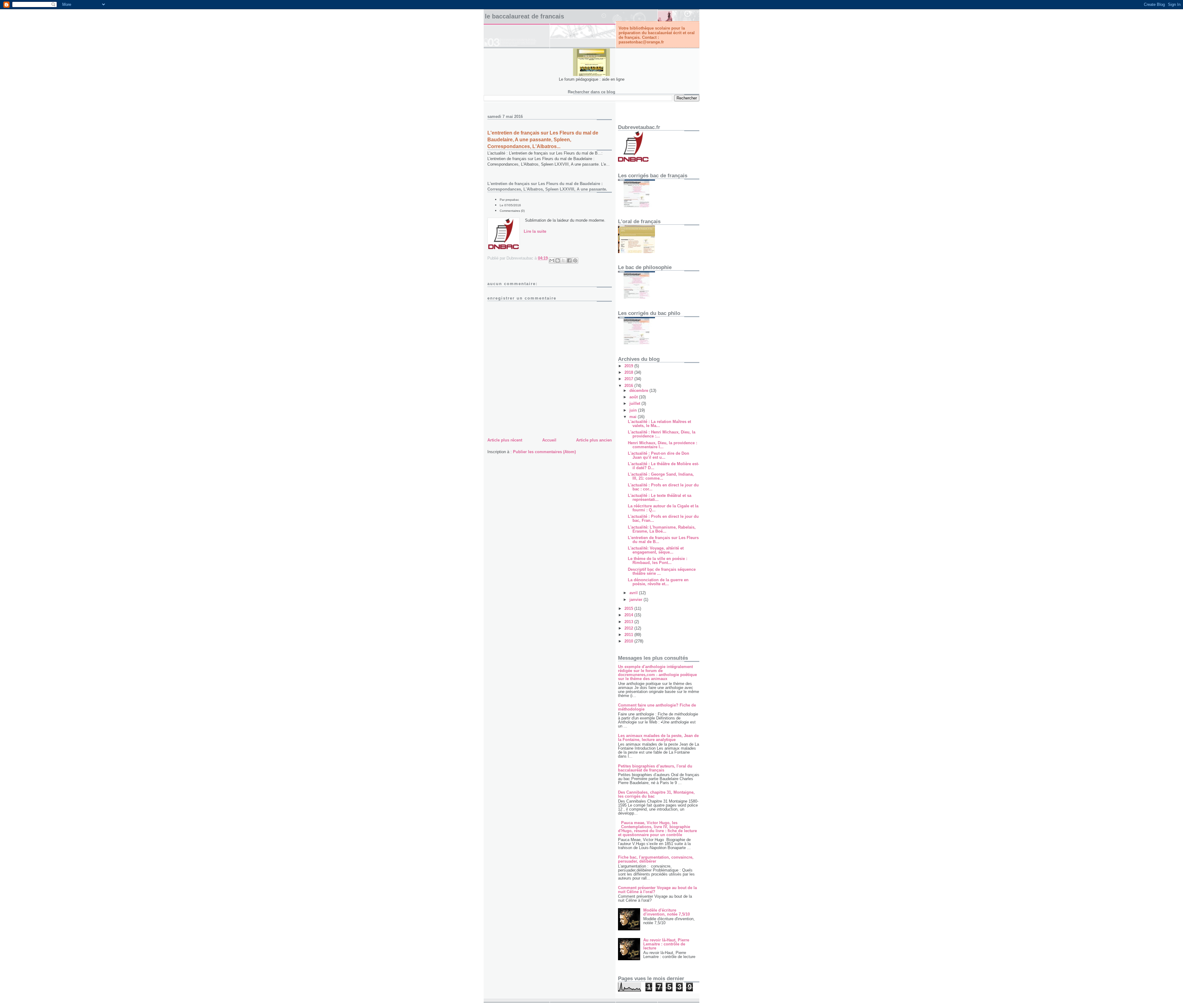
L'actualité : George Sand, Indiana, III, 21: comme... (661, 476)
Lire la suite (535, 231)
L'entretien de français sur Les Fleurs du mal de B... (663, 539)
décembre (639, 390)
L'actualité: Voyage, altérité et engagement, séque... (656, 550)
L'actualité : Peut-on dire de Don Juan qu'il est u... (658, 455)
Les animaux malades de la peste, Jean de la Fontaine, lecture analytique (658, 737)
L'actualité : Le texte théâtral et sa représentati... (659, 497)
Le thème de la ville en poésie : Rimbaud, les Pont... (657, 560)
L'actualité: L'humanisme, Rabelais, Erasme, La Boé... (662, 529)
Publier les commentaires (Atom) (544, 451)
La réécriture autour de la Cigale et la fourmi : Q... (663, 508)
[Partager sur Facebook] (569, 260)
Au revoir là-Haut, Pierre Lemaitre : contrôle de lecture (666, 944)
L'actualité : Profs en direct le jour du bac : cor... (663, 487)
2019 (629, 366)
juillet (635, 403)
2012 (629, 628)
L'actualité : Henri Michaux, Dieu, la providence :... (661, 434)
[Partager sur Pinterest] (575, 260)
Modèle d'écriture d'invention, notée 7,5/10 (666, 912)
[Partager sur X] (563, 260)
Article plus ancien (594, 440)
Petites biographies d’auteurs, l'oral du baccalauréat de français (655, 768)
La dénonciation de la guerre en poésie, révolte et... (658, 582)
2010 (629, 641)
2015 (629, 608)
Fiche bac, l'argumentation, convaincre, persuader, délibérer (655, 859)
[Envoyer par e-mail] (552, 260)
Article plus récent (504, 440)
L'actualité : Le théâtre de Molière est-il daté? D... (663, 465)
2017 (629, 379)
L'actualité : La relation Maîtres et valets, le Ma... (659, 423)
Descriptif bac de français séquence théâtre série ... (662, 571)
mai (633, 416)
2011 (629, 634)
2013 (629, 621)
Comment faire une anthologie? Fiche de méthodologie (657, 707)
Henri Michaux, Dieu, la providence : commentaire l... (662, 445)
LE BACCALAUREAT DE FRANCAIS (524, 16)
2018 (629, 372)
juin (633, 410)
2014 (629, 615)
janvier (636, 599)
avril (634, 592)
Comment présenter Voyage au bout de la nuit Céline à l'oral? (657, 889)
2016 (629, 385)
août (634, 397)
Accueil (549, 440)
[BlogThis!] (558, 260)
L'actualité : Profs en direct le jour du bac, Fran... (663, 518)
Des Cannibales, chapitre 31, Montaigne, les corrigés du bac (656, 794)
